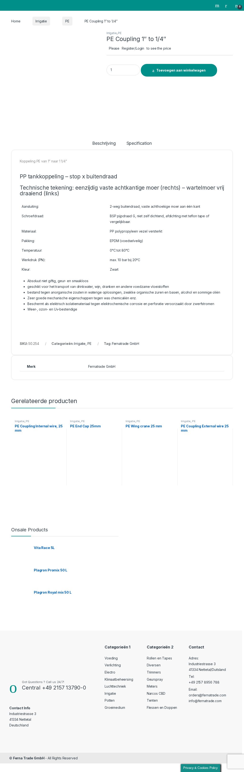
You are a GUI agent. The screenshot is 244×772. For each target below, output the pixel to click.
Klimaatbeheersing (119, 679)
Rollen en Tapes (159, 658)
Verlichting (113, 665)
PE (67, 21)
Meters (152, 686)
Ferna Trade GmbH (29, 758)
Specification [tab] (139, 143)
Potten (110, 700)
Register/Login (133, 48)
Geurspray (155, 679)
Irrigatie (41, 21)
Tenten (152, 700)
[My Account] (227, 5)
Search (217, 5)
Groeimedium (115, 707)
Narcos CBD (156, 693)
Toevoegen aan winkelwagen (181, 70)
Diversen (154, 665)
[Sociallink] (11, 734)
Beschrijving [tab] (104, 143)
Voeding (111, 658)
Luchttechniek (115, 686)
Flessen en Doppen (162, 707)
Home (15, 21)
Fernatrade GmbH (125, 344)
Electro (110, 672)
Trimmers (154, 672)
